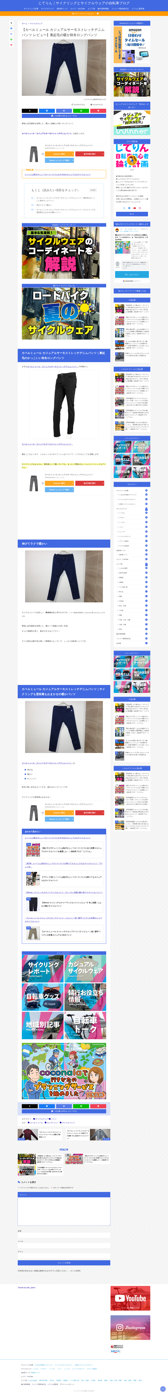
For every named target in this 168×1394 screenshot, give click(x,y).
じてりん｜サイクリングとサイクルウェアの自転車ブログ (84, 3)
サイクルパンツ (68, 1123)
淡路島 (121, 582)
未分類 (118, 643)
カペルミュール (36, 1123)
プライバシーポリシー (67, 1384)
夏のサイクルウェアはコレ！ (84, 14)
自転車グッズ (62, 9)
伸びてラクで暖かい (44, 205)
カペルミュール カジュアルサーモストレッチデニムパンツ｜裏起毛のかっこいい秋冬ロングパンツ (66, 199)
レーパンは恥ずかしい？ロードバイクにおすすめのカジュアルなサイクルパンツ (58, 174)
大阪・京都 (122, 624)
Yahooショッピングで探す (59, 160)
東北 (120, 629)
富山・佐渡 (122, 605)
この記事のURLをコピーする (65, 116)
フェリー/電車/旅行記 (120, 9)
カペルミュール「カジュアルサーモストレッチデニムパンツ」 (47, 133)
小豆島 (121, 610)
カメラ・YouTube (77, 9)
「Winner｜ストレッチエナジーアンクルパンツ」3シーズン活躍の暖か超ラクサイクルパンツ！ (64, 892)
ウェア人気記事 (124, 546)
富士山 (121, 591)
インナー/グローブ (125, 536)
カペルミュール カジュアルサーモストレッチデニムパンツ (69, 145)
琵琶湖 (121, 577)
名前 (19, 1231)
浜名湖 (121, 601)
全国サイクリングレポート (127, 504)
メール (20, 1241)
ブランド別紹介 (124, 541)
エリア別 (91, 9)
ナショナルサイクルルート (127, 499)
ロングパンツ (52, 1123)
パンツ (54, 1119)
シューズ (122, 531)
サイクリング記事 (31, 9)
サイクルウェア (47, 9)
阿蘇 (120, 615)
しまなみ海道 (123, 568)
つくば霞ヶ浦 (123, 587)
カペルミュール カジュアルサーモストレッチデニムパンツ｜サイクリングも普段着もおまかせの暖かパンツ (66, 211)
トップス (122, 522)
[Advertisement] (64, 515)
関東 (120, 596)
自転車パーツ (123, 554)
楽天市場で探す (90, 154)
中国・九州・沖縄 (124, 620)
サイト (20, 1252)
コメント (24, 1195)
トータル (122, 513)
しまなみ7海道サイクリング (127, 494)
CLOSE (93, 190)
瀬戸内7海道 (123, 573)
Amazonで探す (59, 154)
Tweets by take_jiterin (26, 1288)
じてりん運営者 (138, 9)
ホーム (24, 24)
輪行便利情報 (103, 9)
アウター (122, 517)
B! (11, 34)
